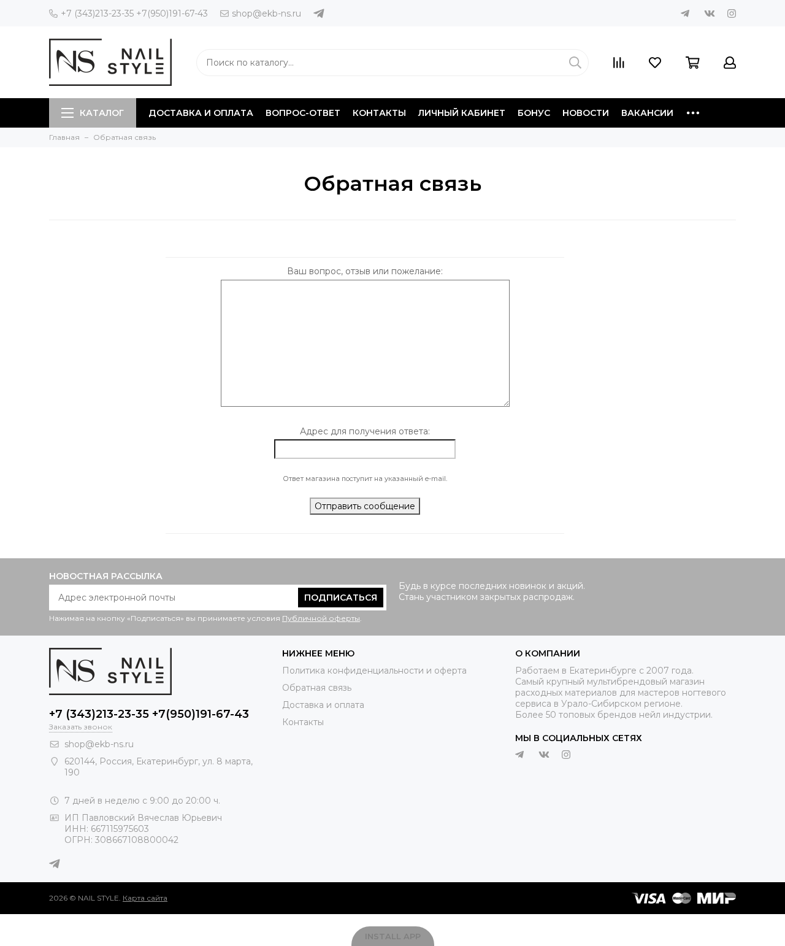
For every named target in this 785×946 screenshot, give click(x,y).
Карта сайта (145, 897)
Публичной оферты (321, 618)
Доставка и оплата (200, 112)
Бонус (534, 112)
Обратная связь (316, 687)
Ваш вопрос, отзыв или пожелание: (365, 271)
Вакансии (647, 112)
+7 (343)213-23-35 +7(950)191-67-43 (134, 13)
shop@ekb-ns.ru (266, 13)
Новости (585, 112)
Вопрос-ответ (303, 112)
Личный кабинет (461, 112)
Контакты (379, 112)
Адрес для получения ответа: (365, 431)
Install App (393, 936)
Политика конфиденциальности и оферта (374, 670)
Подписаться (340, 597)
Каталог (102, 112)
